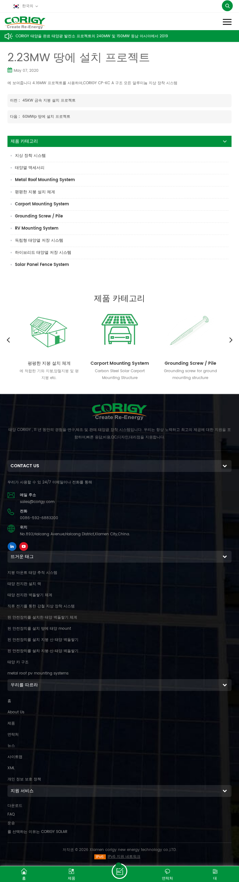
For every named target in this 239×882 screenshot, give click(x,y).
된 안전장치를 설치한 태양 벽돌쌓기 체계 (42, 617)
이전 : (15, 100)
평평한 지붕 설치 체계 (35, 192)
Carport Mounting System (42, 204)
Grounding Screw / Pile (39, 216)
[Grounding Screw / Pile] (190, 331)
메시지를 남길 (119, 871)
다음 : (15, 117)
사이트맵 (14, 757)
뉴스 (11, 746)
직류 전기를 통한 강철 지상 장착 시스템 (41, 606)
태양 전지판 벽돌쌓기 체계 (29, 595)
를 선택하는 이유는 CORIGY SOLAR (37, 832)
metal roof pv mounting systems (37, 673)
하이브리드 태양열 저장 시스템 (43, 252)
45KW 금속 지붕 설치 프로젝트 (49, 100)
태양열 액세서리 (30, 168)
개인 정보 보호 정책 (24, 779)
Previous (8, 339)
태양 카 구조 (18, 662)
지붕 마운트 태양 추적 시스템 (32, 573)
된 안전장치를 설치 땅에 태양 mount (39, 629)
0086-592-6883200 (39, 518)
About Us (15, 712)
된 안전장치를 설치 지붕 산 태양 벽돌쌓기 (42, 640)
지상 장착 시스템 (30, 156)
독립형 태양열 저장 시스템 (39, 240)
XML (11, 768)
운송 (11, 823)
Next (231, 339)
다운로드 (14, 806)
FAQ (11, 814)
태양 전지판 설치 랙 (24, 584)
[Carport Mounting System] (120, 331)
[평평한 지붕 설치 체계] (49, 331)
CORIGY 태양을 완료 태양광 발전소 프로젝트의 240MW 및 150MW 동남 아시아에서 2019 (92, 36)
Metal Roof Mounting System (45, 180)
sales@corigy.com (37, 502)
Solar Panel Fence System (42, 265)
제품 (11, 723)
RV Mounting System (37, 228)
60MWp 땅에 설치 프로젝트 (46, 117)
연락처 (13, 735)
